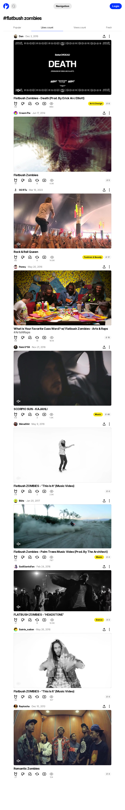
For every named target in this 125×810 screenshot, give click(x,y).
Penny (22, 267)
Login (115, 6)
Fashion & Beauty (93, 257)
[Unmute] (18, 90)
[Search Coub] (14, 6)
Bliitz (21, 501)
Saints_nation (26, 629)
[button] (16, 104)
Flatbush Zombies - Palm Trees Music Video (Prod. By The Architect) (61, 551)
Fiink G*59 (24, 347)
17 (107, 257)
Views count (80, 27)
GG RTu (23, 190)
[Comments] (30, 104)
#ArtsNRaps (22, 332)
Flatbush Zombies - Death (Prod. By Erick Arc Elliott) (49, 98)
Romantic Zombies (27, 768)
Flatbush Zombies (26, 175)
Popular (17, 27)
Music (98, 414)
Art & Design (96, 103)
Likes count (47, 27)
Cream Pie (24, 113)
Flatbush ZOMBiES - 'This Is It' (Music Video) (44, 486)
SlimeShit (24, 424)
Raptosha (24, 706)
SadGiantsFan (26, 566)
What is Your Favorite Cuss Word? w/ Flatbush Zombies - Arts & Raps (61, 328)
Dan (21, 36)
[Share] (104, 36)
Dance (99, 620)
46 (107, 414)
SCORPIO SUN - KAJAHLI (31, 409)
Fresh (109, 27)
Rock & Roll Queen (26, 251)
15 (108, 337)
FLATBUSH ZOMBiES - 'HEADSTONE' (39, 614)
